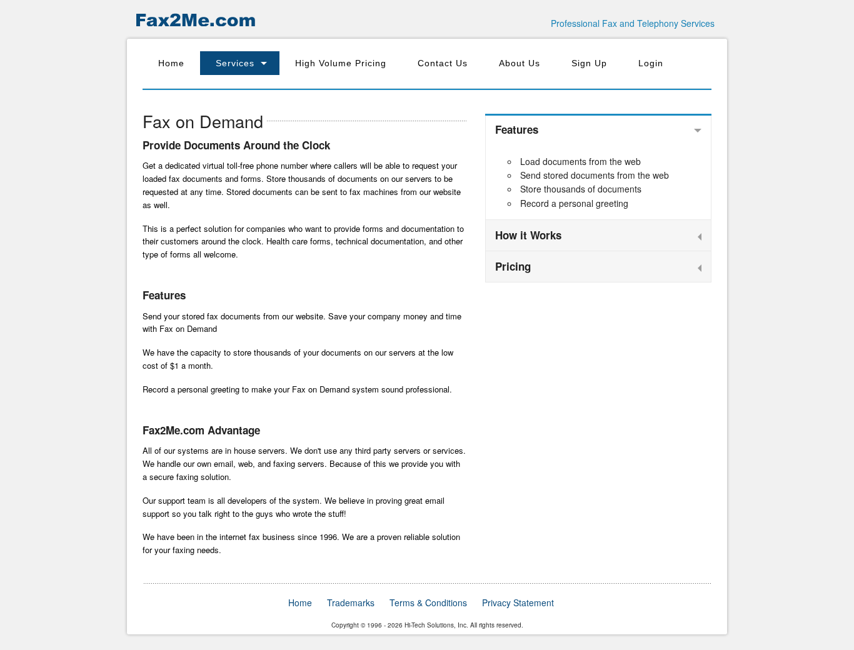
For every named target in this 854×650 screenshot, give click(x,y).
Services (235, 63)
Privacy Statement (518, 602)
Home (171, 63)
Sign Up (589, 63)
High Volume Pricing (340, 63)
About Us (519, 63)
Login (650, 63)
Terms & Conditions (428, 602)
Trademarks (350, 602)
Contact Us (443, 63)
